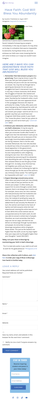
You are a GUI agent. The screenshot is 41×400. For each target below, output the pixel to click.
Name (5, 304)
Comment (6, 277)
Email (5, 313)
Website (5, 323)
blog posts (13, 21)
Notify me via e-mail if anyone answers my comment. (19, 343)
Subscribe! (18, 387)
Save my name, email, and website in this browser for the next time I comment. (17, 336)
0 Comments (22, 21)
